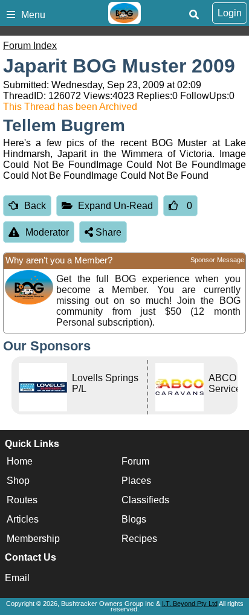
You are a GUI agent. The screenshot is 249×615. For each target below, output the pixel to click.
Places (136, 480)
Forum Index (30, 45)
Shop (18, 480)
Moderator (47, 232)
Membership (33, 538)
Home (20, 461)
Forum (135, 461)
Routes (22, 500)
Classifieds (145, 500)
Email (17, 578)
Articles (23, 519)
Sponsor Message (217, 259)
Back (35, 206)
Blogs (133, 519)
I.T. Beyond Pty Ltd (190, 603)
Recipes (139, 538)
